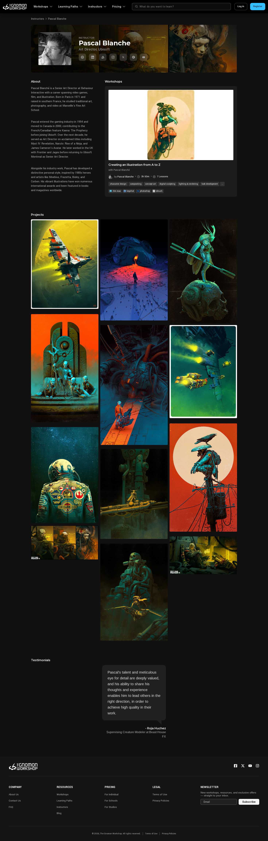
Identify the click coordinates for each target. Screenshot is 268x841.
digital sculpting (167, 184)
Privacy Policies (161, 800)
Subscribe (249, 801)
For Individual (112, 794)
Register (257, 6)
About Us (14, 794)
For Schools (111, 800)
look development (210, 184)
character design (118, 184)
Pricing (116, 6)
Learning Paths (68, 6)
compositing (135, 184)
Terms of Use (160, 794)
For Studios (111, 807)
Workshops (41, 6)
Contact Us (15, 800)
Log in (241, 6)
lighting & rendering (188, 184)
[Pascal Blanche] (82, 57)
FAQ (11, 807)
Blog (59, 813)
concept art (150, 184)
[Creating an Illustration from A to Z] (170, 125)
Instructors (95, 6)
